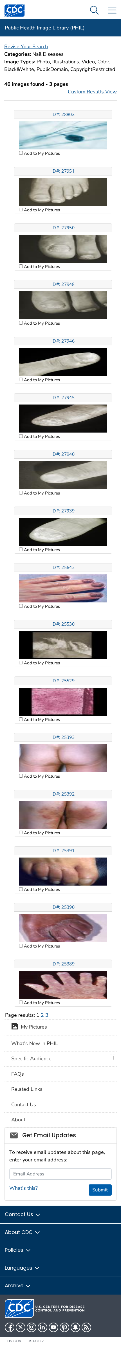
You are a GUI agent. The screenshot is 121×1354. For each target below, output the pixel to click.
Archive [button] (15, 1285)
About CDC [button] (19, 1232)
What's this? (23, 1188)
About (18, 1119)
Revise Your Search (26, 46)
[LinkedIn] (42, 1327)
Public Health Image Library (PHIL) (45, 27)
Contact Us (23, 1104)
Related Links (26, 1089)
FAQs (17, 1074)
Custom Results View (92, 91)
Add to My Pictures (41, 153)
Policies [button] (15, 1249)
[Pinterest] (64, 1327)
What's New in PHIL (34, 1043)
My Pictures (32, 1027)
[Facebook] (9, 1327)
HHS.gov (13, 1341)
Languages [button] (19, 1267)
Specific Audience (31, 1058)
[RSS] (86, 1327)
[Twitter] (20, 1327)
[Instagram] (31, 1327)
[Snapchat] (75, 1327)
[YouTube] (53, 1327)
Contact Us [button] (20, 1214)
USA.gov (36, 1341)
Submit (100, 1190)
